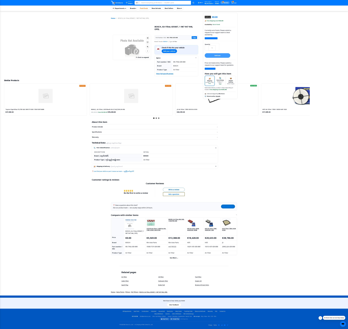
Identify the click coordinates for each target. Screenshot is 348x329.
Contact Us (222, 311)
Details (218, 96)
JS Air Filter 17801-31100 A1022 (229, 229)
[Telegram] (222, 325)
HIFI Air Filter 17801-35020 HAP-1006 (211, 229)
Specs (158, 58)
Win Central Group (189, 314)
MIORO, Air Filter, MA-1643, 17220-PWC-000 (176, 220)
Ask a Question (228, 206)
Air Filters (134, 292)
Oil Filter (161, 277)
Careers (167, 314)
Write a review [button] (173, 190)
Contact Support (211, 38)
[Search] (193, 3)
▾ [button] (201, 2)
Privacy (210, 325)
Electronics (170, 311)
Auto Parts (120, 292)
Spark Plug (124, 285)
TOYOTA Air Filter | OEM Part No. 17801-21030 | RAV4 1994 (156, 229)
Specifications (155, 132)
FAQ (216, 311)
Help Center (178, 311)
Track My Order (188, 311)
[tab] (210, 81)
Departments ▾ (120, 8)
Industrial (153, 311)
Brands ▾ (133, 8)
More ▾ (179, 8)
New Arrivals (156, 8)
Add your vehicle (169, 51)
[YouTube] (224, 325)
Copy (194, 38)
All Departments (127, 311)
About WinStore (158, 314)
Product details (155, 127)
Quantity (207, 44)
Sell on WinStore (176, 314)
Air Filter (124, 277)
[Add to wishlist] (147, 42)
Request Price (210, 69)
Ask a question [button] (173, 194)
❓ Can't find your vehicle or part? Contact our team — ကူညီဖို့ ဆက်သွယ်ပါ (113, 171)
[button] (129, 3)
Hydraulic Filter (163, 281)
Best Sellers (169, 8)
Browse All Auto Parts (202, 285)
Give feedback (174, 305)
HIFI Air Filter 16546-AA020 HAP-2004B (193, 229)
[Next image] (147, 51)
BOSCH (165, 41)
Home (113, 18)
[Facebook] (219, 325)
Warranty (155, 137)
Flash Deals (144, 8)
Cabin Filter (125, 281)
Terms (215, 325)
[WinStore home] (117, 3)
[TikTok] (227, 325)
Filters (127, 292)
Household (162, 311)
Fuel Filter (198, 277)
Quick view (45, 105)
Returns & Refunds (200, 311)
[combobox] (165, 3)
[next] (308, 99)
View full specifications (164, 74)
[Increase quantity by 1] (217, 46)
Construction (145, 311)
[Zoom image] (147, 46)
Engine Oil (198, 281)
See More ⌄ (174, 258)
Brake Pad (161, 285)
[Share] (147, 38)
